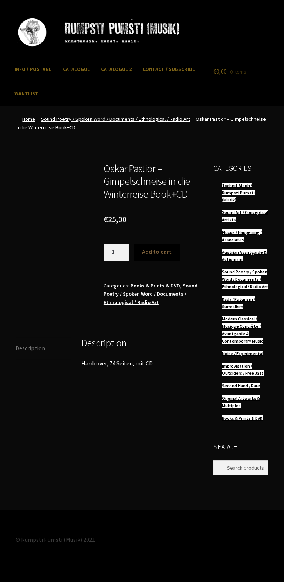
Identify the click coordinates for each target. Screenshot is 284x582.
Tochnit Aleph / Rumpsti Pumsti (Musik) (238, 193)
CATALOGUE (76, 69)
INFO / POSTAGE (32, 69)
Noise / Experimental (242, 353)
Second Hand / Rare (241, 385)
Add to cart (157, 251)
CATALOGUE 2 (116, 69)
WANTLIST (26, 94)
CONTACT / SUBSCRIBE (169, 69)
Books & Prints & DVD (155, 285)
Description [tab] (30, 348)
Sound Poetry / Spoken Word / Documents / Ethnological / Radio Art (115, 119)
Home (28, 119)
